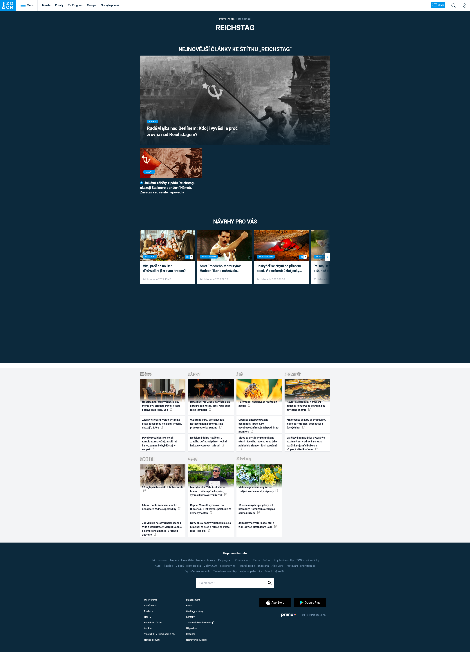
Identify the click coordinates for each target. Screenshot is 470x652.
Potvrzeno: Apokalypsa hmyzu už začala (257, 403)
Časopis (92, 5)
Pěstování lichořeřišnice (300, 565)
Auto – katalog (164, 565)
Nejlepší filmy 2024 (182, 560)
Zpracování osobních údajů (200, 622)
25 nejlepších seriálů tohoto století (162, 487)
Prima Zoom (226, 18)
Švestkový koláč (275, 571)
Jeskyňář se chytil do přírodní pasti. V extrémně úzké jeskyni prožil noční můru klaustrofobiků (279, 268)
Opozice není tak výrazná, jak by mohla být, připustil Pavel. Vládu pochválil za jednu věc (161, 405)
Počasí (267, 560)
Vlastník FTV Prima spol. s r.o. (159, 634)
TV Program (75, 5)
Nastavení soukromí (196, 639)
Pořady (59, 5)
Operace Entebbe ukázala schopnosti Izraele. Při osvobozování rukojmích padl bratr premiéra (258, 425)
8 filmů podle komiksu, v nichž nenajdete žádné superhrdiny (159, 507)
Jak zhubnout (159, 560)
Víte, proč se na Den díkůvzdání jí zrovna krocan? (164, 268)
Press (189, 605)
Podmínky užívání (153, 622)
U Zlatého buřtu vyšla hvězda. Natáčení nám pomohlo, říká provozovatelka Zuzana (207, 423)
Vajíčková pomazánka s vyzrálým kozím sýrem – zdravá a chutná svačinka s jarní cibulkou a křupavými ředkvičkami (306, 443)
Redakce (190, 634)
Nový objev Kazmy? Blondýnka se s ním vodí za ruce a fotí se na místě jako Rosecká (210, 526)
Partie (256, 560)
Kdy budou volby (284, 560)
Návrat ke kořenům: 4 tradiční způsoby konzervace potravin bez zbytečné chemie (306, 405)
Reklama (148, 611)
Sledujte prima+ (110, 5)
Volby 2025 (210, 565)
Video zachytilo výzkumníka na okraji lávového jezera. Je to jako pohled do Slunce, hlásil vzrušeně (257, 441)
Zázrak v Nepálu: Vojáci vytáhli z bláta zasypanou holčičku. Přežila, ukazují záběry (162, 423)
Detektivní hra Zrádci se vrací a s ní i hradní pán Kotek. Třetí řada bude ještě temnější (210, 405)
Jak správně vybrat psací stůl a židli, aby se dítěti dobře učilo (256, 524)
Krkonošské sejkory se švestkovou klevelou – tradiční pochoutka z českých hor (306, 423)
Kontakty (190, 617)
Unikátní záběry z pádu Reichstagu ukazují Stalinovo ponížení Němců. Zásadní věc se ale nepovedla (168, 188)
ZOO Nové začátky (308, 560)
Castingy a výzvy (194, 611)
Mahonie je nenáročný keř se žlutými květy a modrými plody (256, 489)
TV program (225, 560)
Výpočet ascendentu (197, 571)
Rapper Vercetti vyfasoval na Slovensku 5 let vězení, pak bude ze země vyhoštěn (210, 509)
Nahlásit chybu (152, 639)
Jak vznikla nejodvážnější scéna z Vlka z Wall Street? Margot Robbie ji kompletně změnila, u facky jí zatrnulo (162, 528)
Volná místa (150, 605)
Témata (46, 5)
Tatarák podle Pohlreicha (253, 565)
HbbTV (147, 617)
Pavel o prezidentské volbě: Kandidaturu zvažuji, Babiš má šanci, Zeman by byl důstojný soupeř (159, 443)
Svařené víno (228, 565)
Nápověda (191, 628)
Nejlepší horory (205, 560)
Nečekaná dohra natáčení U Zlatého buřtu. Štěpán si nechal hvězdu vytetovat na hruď (208, 441)
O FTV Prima (150, 599)
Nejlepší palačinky (250, 571)
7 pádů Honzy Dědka (188, 565)
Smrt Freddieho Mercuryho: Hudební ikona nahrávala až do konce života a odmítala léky (222, 268)
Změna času (242, 560)
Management (193, 599)
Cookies (148, 628)
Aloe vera (277, 565)
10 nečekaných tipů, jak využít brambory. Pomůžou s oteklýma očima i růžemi (256, 509)
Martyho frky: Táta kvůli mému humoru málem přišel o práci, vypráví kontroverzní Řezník (207, 491)
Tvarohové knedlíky (225, 571)
